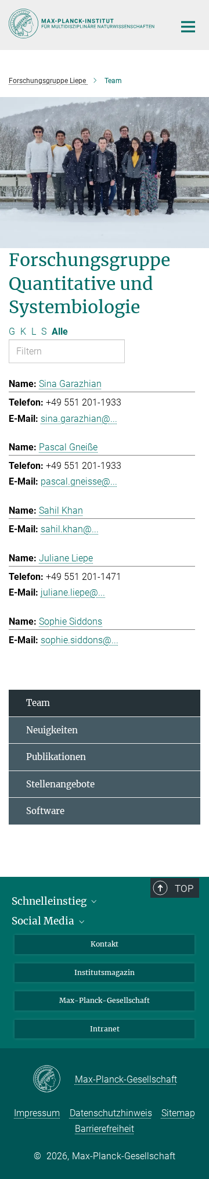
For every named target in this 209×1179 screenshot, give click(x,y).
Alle (60, 331)
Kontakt (104, 944)
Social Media (44, 921)
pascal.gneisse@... (79, 481)
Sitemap (178, 1113)
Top (184, 888)
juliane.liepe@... (73, 592)
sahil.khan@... (70, 529)
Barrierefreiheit (104, 1128)
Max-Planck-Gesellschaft (104, 1000)
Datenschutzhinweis (111, 1113)
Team (38, 702)
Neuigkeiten (52, 730)
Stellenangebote (60, 784)
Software (45, 810)
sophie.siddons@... (79, 640)
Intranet (105, 1028)
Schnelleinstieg (50, 901)
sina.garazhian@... (79, 418)
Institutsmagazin (104, 972)
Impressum (37, 1113)
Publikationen (56, 756)
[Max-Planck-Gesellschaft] (54, 1080)
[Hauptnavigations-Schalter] (188, 26)
